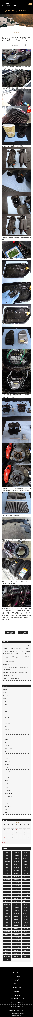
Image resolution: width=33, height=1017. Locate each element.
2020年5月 (26, 907)
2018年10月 (26, 922)
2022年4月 (7, 886)
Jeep (6, 720)
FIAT (6, 711)
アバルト (7, 752)
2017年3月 (26, 938)
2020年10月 (7, 904)
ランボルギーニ (8, 797)
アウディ (7, 745)
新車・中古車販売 (16, 976)
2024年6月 (7, 870)
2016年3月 (16, 950)
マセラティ (7, 787)
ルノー (6, 800)
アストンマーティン (9, 748)
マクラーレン (8, 784)
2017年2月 (7, 941)
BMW (6, 705)
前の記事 (10, 633)
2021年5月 (26, 895)
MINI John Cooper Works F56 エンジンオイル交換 (15, 672)
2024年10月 (26, 867)
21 (20, 835)
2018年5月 (16, 925)
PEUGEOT (7, 730)
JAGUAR (7, 717)
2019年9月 (16, 916)
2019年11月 (26, 913)
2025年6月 (26, 864)
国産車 (6, 809)
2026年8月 (7, 852)
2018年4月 (26, 925)
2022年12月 (16, 876)
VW (5, 742)
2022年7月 (7, 883)
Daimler (7, 708)
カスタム (5, 692)
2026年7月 (16, 852)
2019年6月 (16, 919)
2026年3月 (26, 855)
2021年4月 (7, 898)
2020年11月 (26, 901)
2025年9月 (26, 861)
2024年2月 (16, 873)
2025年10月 (16, 861)
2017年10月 (16, 931)
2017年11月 (7, 931)
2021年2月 (26, 898)
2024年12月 (16, 867)
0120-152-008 (24, 11)
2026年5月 (7, 855)
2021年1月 (7, 901)
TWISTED (7, 736)
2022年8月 (26, 879)
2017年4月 (16, 938)
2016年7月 (7, 947)
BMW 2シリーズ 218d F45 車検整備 (11, 679)
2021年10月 (7, 892)
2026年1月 (16, 858)
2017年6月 (26, 934)
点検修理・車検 (16, 987)
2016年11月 (7, 944)
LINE (9, 10)
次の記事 (22, 633)
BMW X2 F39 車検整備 (8, 661)
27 (16, 837)
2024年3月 (7, 873)
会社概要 (16, 991)
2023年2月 (7, 876)
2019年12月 (16, 913)
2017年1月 (16, 941)
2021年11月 (26, 889)
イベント (7, 758)
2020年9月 (16, 904)
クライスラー (8, 764)
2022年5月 (26, 883)
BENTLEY (7, 702)
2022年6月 (16, 883)
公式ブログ (16, 972)
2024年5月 (16, 870)
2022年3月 (16, 886)
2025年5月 (7, 867)
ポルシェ (21, 45)
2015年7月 (7, 959)
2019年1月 (7, 922)
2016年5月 (26, 947)
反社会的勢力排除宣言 (16, 1006)
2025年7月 (16, 864)
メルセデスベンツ (9, 790)
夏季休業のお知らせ (8, 664)
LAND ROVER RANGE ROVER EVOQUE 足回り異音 (15, 648)
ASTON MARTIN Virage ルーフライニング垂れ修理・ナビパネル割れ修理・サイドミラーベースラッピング (16, 652)
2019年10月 (7, 916)
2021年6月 (16, 895)
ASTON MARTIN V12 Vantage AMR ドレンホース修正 (16, 645)
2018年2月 (16, 928)
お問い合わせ (16, 995)
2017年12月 (26, 928)
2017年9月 (26, 931)
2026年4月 (16, 855)
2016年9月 (26, 944)
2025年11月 (7, 861)
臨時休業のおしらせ (8, 675)
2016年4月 (7, 950)
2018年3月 (7, 928)
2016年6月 (16, 947)
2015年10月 (7, 956)
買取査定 (16, 984)
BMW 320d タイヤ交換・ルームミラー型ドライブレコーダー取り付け (16, 668)
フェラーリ (7, 771)
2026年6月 (26, 852)
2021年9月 (16, 892)
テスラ (6, 768)
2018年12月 (16, 922)
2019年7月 (7, 919)
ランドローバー (8, 793)
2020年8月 (26, 904)
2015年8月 (26, 956)
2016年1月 (7, 953)
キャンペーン (6, 695)
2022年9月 (16, 879)
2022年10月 (7, 879)
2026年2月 (7, 858)
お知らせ (16, 45)
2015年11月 (26, 953)
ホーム (16, 969)
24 (4, 837)
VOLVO (6, 739)
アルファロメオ (8, 755)
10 (4, 832)
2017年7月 (16, 934)
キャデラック (8, 761)
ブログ (4, 698)
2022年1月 (7, 889)
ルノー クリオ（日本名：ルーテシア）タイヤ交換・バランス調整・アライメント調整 (16, 657)
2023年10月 (26, 873)
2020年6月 (16, 907)
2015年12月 (16, 953)
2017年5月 (7, 938)
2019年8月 (26, 916)
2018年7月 (7, 925)
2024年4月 (26, 870)
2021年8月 (26, 892)
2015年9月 (16, 956)
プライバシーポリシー (16, 1002)
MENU (30, 4)
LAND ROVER (8, 723)
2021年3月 (16, 898)
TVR (6, 733)
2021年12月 (16, 889)
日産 (6, 813)
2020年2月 (26, 910)
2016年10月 (16, 944)
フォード (7, 774)
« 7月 (3, 842)
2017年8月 (7, 934)
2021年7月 (7, 895)
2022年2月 (26, 886)
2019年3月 (26, 919)
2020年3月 (16, 910)
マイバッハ (7, 780)
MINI (6, 726)
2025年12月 (26, 858)
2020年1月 (7, 913)
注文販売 (16, 980)
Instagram (5, 10)
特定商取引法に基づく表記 (16, 1010)
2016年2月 (26, 950)
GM (5, 714)
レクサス (7, 803)
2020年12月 (16, 901)
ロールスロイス (8, 806)
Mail (12, 10)
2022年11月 (26, 876)
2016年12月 (26, 941)
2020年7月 (7, 907)
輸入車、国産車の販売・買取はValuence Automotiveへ (8, 4)
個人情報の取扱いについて (16, 999)
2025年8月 (7, 864)
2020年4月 (7, 910)
